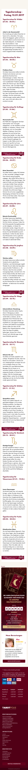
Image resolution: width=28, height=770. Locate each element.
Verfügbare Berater (6, 753)
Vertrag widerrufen (14, 764)
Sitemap (4, 745)
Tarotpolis (9, 708)
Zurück (3, 566)
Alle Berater (5, 751)
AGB (3, 738)
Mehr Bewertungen (14, 661)
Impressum (5, 737)
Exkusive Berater (6, 756)
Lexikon (4, 734)
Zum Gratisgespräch (14, 627)
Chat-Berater (5, 757)
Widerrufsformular (6, 740)
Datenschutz (5, 742)
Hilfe (3, 743)
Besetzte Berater (6, 754)
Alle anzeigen (5, 699)
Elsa (17, 639)
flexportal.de (17, 768)
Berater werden (5, 735)
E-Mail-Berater (5, 759)
